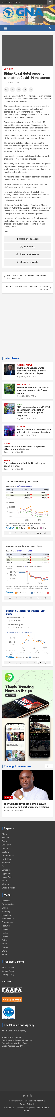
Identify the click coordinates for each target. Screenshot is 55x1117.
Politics (9, 797)
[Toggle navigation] (5, 28)
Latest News (11, 358)
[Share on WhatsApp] (18, 89)
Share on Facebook (28, 239)
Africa (20, 385)
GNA (17, 83)
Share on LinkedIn (29, 262)
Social (4, 944)
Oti (3, 866)
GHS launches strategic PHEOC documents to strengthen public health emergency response (33, 411)
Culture (5, 908)
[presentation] (47, 766)
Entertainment (8, 918)
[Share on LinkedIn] (24, 89)
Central (5, 848)
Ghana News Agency (34, 1101)
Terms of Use (8, 967)
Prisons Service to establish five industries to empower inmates (34, 430)
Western (5, 884)
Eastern (5, 852)
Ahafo (4, 834)
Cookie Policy (8, 971)
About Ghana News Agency (14, 1031)
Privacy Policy (8, 974)
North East (6, 859)
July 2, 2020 (9, 83)
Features (6, 926)
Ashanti (5, 837)
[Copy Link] (31, 89)
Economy (8, 69)
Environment (7, 922)
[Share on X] (12, 89)
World (29, 365)
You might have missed (18, 766)
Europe (7, 443)
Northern (6, 863)
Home (4, 954)
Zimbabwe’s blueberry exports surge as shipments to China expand (32, 390)
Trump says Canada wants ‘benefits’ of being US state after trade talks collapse (31, 371)
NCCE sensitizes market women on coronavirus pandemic (27, 288)
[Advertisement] (27, 326)
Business (6, 901)
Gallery (5, 929)
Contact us (9, 1108)
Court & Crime (8, 904)
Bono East (6, 845)
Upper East (6, 873)
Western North (8, 888)
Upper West (7, 877)
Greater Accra (8, 855)
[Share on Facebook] (6, 89)
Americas (21, 365)
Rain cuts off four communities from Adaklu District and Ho (26, 277)
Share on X (29, 246)
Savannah (6, 870)
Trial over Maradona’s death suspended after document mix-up (24, 447)
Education (6, 915)
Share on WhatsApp (29, 254)
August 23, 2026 (23, 418)
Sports (5, 947)
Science (5, 940)
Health (20, 404)
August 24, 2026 (23, 377)
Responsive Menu (50, 2)
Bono (4, 841)
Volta (4, 880)
